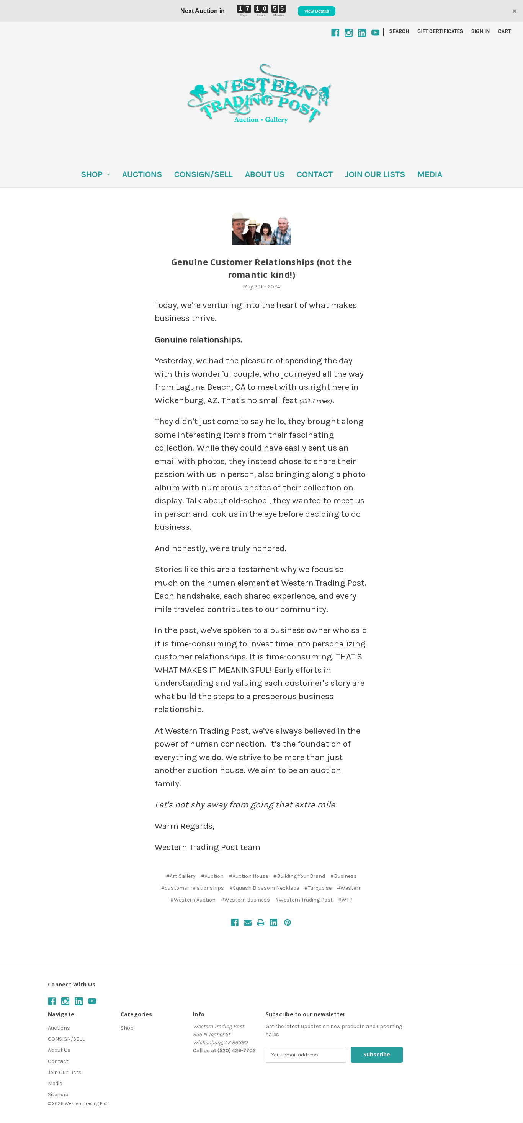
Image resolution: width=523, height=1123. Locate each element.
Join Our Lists (375, 174)
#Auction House (248, 876)
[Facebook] (335, 33)
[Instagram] (349, 33)
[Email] (248, 922)
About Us (264, 174)
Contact (315, 174)
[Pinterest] (287, 922)
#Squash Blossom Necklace (264, 888)
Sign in (480, 31)
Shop (92, 174)
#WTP (345, 900)
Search (399, 31)
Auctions (142, 174)
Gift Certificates (440, 31)
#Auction (212, 876)
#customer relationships (192, 888)
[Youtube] (375, 33)
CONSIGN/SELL (203, 174)
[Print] (261, 922)
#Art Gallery (181, 876)
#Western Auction (193, 900)
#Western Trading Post (304, 900)
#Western (349, 888)
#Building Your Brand (299, 876)
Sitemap (58, 1094)
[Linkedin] (362, 33)
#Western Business (245, 900)
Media (429, 174)
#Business (343, 876)
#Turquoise (318, 888)
